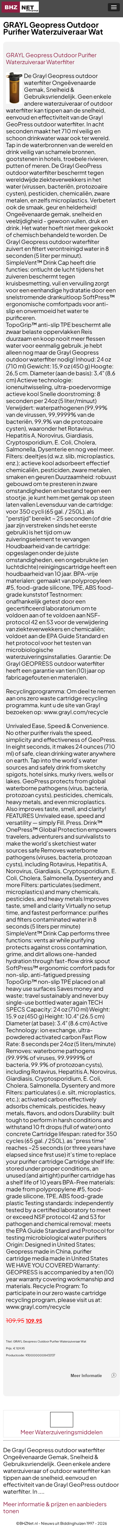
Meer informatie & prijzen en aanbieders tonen (55, 1507)
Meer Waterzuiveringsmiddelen (61, 1432)
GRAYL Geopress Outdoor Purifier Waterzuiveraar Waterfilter (51, 58)
